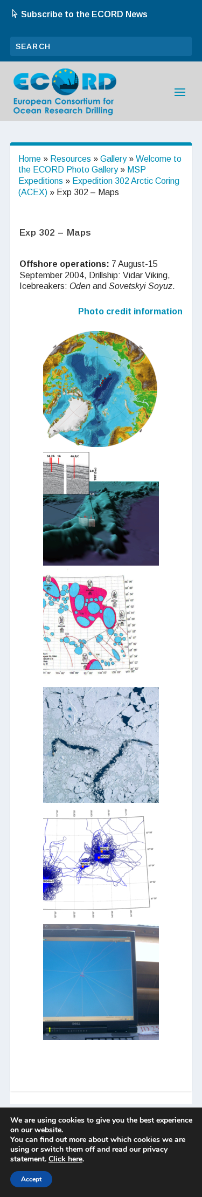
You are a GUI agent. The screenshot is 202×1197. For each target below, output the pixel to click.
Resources (70, 158)
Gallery (113, 158)
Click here (65, 1159)
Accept (31, 1179)
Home (29, 158)
